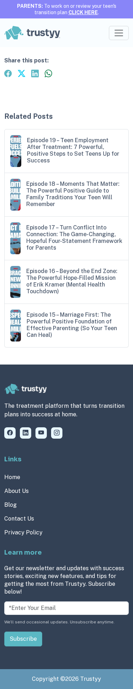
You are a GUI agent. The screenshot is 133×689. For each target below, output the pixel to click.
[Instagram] (56, 433)
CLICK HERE (83, 12)
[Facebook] (10, 433)
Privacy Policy (23, 532)
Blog (10, 504)
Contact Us (19, 518)
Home (12, 477)
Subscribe (23, 638)
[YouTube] (41, 433)
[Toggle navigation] (119, 33)
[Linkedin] (25, 433)
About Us (16, 491)
